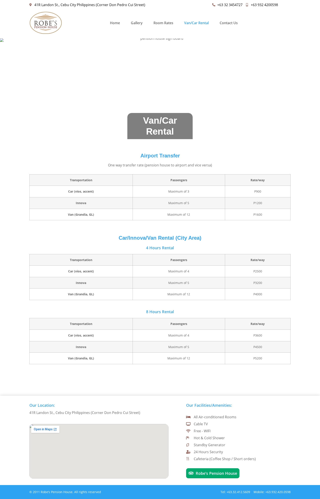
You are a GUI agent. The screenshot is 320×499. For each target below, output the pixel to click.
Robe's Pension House (216, 473)
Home (115, 23)
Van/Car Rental (196, 23)
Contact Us (229, 23)
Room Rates (163, 23)
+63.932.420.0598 (278, 492)
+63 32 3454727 (230, 4)
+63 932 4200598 (264, 4)
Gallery (137, 23)
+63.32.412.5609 (238, 492)
